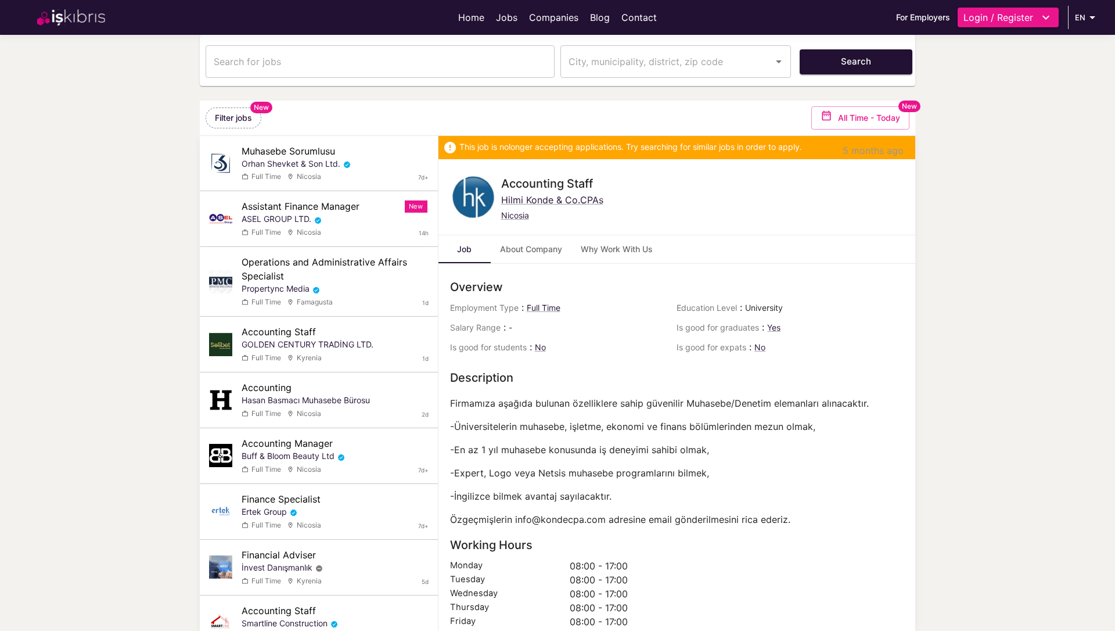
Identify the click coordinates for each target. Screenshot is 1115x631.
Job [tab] (464, 249)
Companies (553, 17)
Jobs (506, 17)
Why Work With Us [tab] (617, 249)
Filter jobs (233, 118)
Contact (639, 17)
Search (856, 61)
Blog (600, 17)
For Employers (923, 17)
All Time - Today (869, 118)
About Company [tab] (531, 249)
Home (471, 17)
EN (1080, 17)
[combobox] (667, 62)
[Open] (779, 61)
